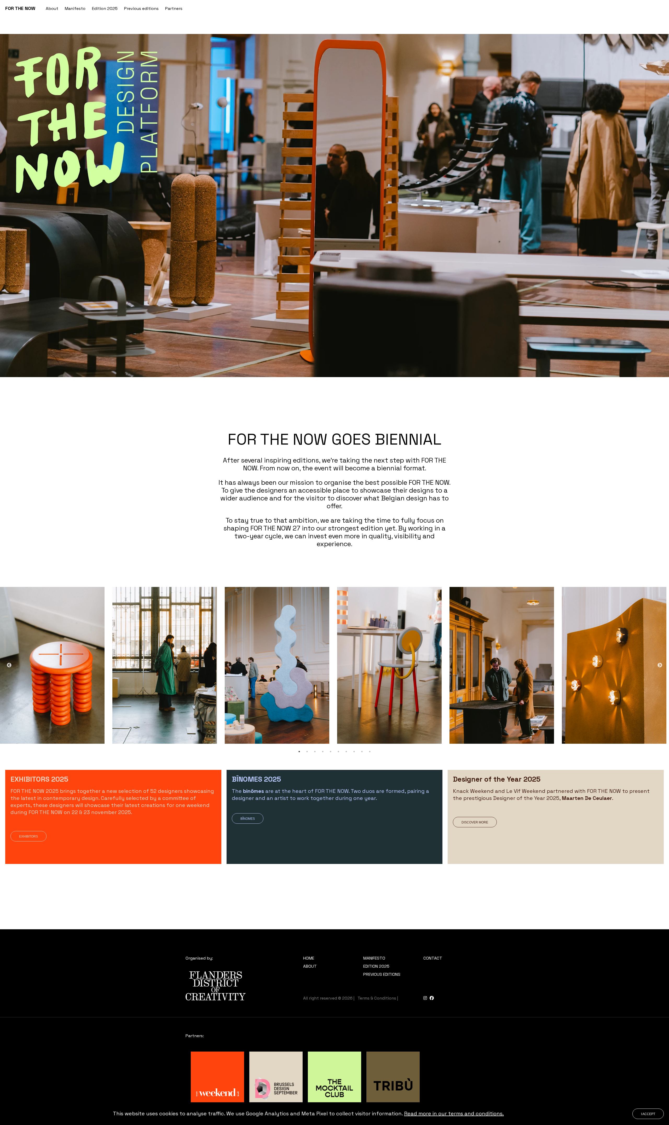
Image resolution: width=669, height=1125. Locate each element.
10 (369, 751)
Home (308, 958)
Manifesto (75, 8)
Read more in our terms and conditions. (454, 1113)
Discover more (475, 822)
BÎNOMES (247, 819)
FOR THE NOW (20, 8)
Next (659, 665)
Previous (9, 665)
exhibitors (28, 836)
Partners (173, 8)
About (52, 8)
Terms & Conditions (376, 998)
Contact (432, 958)
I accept (648, 1114)
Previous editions (141, 8)
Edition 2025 (105, 8)
